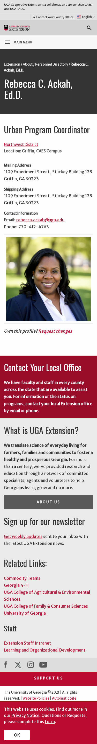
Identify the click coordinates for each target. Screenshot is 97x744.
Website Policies (36, 698)
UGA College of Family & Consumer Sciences (46, 606)
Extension (12, 64)
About (28, 64)
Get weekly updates (23, 536)
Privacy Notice (25, 715)
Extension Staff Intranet (27, 643)
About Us (48, 502)
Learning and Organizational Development (44, 650)
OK (17, 735)
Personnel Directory (51, 64)
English (88, 17)
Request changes (55, 331)
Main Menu (18, 42)
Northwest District (21, 144)
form (50, 721)
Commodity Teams (22, 578)
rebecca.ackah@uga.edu (40, 219)
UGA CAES (85, 4)
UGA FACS (17, 9)
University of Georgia (25, 613)
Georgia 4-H (16, 585)
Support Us (48, 678)
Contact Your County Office (52, 17)
